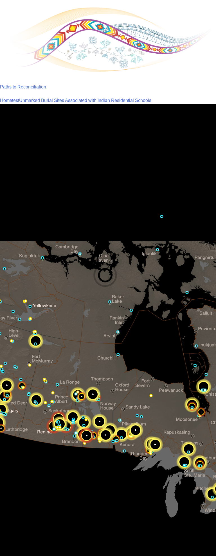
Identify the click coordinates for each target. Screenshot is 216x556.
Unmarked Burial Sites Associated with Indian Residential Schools (85, 100)
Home (6, 100)
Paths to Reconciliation (23, 87)
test (15, 100)
